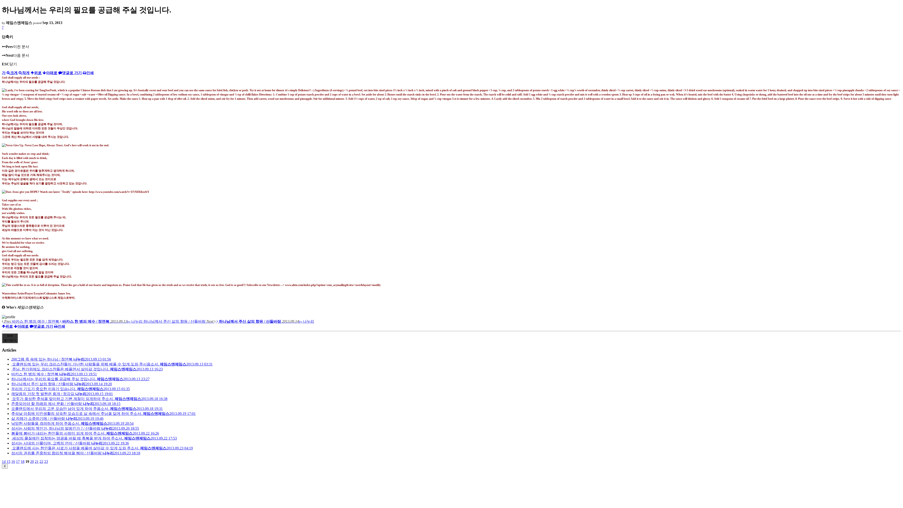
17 (18, 462)
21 (37, 462)
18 (22, 462)
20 (32, 462)
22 (41, 462)
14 (4, 462)
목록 (10, 338)
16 (13, 462)
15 (8, 462)
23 (46, 462)
